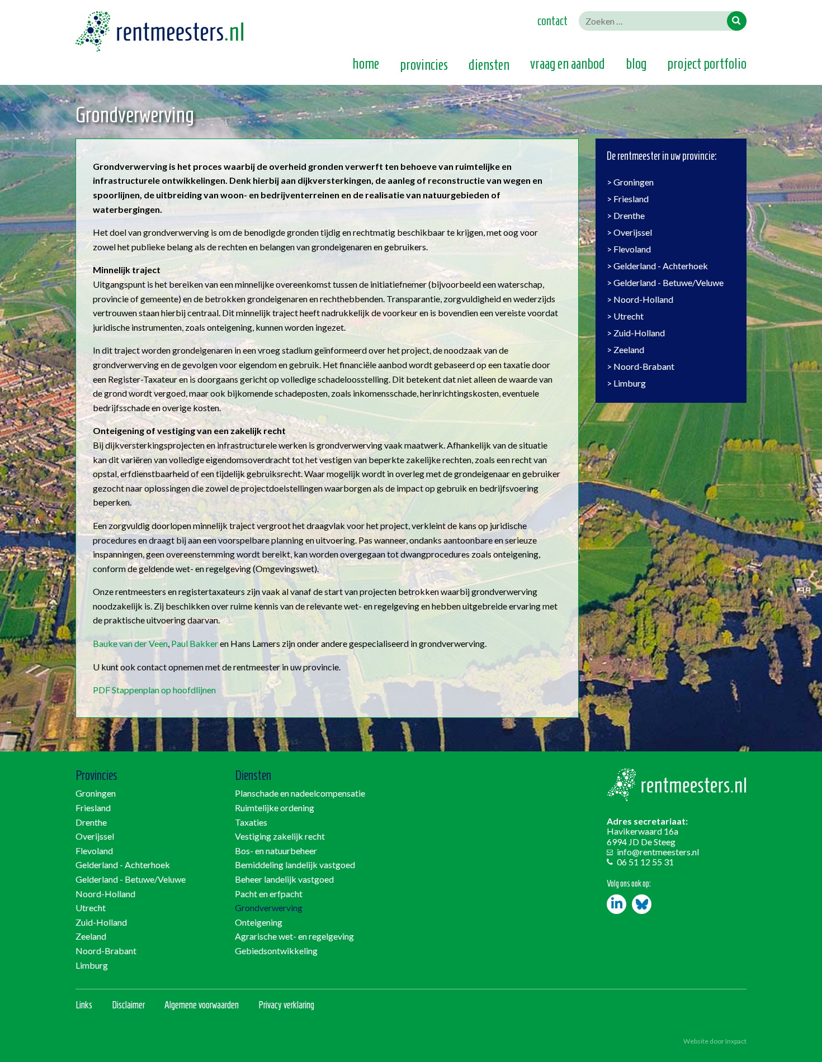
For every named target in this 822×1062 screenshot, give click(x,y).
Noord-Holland (643, 299)
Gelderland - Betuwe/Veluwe (668, 282)
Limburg (629, 383)
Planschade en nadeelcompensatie (300, 793)
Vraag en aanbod (567, 64)
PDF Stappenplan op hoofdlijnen (154, 689)
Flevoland (632, 249)
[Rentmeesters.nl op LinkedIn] (616, 904)
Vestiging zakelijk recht (280, 836)
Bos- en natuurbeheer (276, 850)
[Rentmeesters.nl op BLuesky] (641, 904)
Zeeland (628, 349)
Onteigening (258, 922)
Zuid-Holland (639, 332)
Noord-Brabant (643, 366)
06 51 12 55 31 (645, 861)
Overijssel (632, 232)
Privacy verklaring (286, 1005)
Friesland (631, 198)
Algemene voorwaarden (201, 1005)
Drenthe (629, 215)
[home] (159, 51)
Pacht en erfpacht (269, 893)
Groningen (633, 182)
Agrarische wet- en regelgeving (294, 936)
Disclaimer (128, 1005)
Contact (552, 20)
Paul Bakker (194, 643)
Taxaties (251, 822)
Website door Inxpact (715, 1041)
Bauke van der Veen (130, 643)
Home (365, 64)
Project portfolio (707, 64)
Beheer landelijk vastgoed (284, 879)
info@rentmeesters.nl (658, 851)
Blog (636, 64)
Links (83, 1005)
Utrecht (628, 316)
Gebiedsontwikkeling (276, 950)
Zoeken (737, 21)
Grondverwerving (269, 907)
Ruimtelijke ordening (274, 807)
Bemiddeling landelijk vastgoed (295, 864)
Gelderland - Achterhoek (660, 265)
